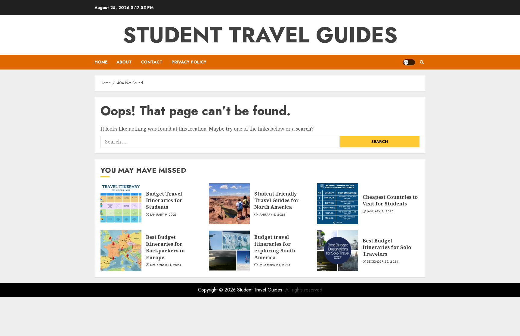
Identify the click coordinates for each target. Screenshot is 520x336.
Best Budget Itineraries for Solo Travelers (387, 247)
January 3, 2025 (380, 211)
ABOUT (124, 62)
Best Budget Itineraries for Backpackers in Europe (165, 247)
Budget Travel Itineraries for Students (164, 200)
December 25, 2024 (382, 262)
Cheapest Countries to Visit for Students (390, 200)
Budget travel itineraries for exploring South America (274, 247)
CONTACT (151, 62)
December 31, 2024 (165, 265)
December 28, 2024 (274, 265)
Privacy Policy (189, 62)
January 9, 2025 (163, 215)
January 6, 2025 (271, 215)
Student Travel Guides (260, 35)
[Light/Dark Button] (409, 62)
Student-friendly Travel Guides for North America (276, 200)
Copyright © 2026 (217, 289)
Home (100, 62)
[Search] (422, 62)
